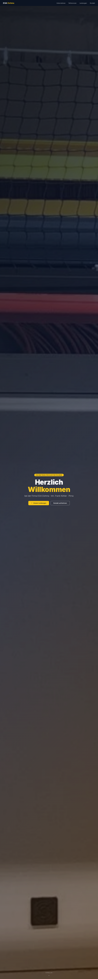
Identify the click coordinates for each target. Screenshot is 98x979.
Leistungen (83, 3)
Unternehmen (61, 3)
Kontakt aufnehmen (60, 503)
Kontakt (92, 3)
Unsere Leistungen (39, 503)
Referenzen (73, 3)
